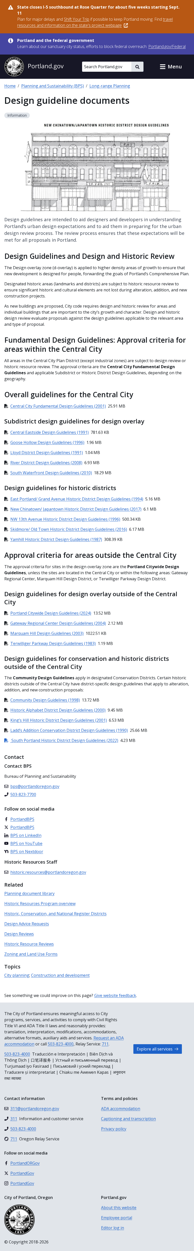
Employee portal (116, 1217)
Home (10, 86)
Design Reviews (19, 934)
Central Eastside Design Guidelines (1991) (49, 432)
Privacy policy (113, 1129)
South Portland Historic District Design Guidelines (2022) (61, 740)
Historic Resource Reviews (29, 944)
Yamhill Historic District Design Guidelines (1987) (56, 539)
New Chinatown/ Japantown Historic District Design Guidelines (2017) (75, 509)
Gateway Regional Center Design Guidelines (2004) (58, 623)
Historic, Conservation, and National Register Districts (55, 913)
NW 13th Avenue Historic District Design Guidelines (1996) (65, 519)
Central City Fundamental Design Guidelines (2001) (58, 406)
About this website (118, 1207)
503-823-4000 (61, 1044)
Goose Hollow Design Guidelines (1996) (47, 442)
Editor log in (112, 1228)
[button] (171, 67)
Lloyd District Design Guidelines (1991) (46, 452)
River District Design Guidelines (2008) (46, 462)
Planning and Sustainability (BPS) (52, 86)
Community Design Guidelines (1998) (45, 700)
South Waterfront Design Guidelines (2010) (51, 473)
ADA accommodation (120, 1108)
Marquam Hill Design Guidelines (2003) (47, 633)
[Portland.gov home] (34, 67)
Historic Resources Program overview (40, 903)
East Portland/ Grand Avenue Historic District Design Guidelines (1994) (76, 499)
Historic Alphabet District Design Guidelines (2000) (58, 710)
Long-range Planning (109, 86)
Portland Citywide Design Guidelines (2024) (50, 613)
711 (105, 1044)
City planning (16, 975)
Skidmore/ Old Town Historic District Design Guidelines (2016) (68, 529)
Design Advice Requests (26, 924)
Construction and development (60, 975)
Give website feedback (115, 995)
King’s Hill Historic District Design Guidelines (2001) (58, 720)
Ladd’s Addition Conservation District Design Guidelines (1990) (69, 730)
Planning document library (29, 893)
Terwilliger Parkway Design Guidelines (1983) (53, 643)
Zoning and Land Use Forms (31, 954)
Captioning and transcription (128, 1118)
